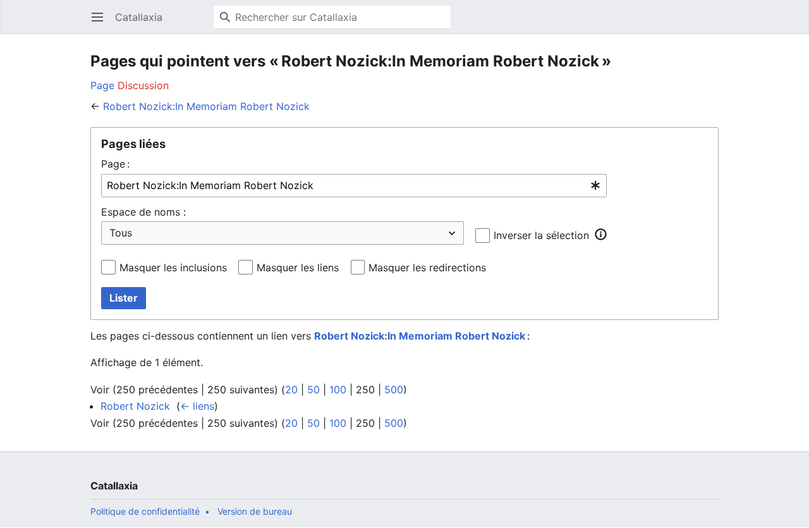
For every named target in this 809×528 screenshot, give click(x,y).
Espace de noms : (143, 212)
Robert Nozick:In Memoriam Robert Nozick (206, 106)
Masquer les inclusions (173, 267)
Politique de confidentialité (145, 511)
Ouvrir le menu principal (101, 23)
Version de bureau (254, 511)
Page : (115, 163)
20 (291, 389)
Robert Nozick (135, 406)
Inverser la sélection (541, 235)
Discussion (143, 85)
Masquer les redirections (427, 267)
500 (393, 389)
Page (102, 85)
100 (337, 389)
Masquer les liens (298, 267)
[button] (600, 234)
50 (313, 389)
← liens (197, 406)
